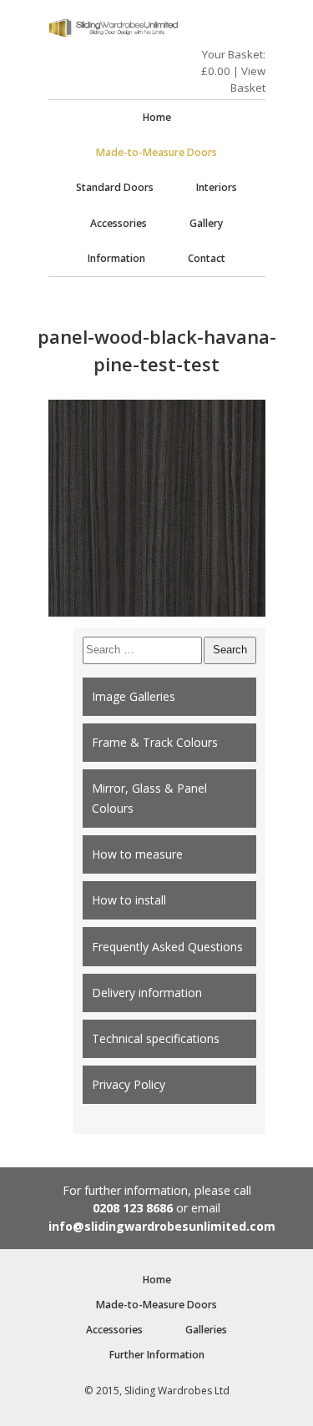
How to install (129, 900)
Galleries (206, 1330)
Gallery (206, 223)
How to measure (137, 854)
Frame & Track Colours (155, 742)
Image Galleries (133, 696)
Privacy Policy (128, 1084)
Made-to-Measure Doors (156, 152)
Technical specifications (156, 1038)
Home (157, 117)
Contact (206, 258)
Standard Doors (115, 187)
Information (116, 258)
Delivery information (147, 992)
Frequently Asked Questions (167, 947)
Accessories (118, 223)
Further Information (156, 1355)
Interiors (216, 187)
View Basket (247, 79)
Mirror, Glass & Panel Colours (149, 798)
